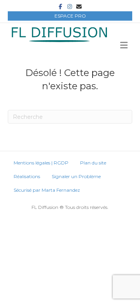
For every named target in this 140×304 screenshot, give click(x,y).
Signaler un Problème (76, 176)
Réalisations (27, 176)
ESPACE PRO (70, 16)
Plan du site (93, 163)
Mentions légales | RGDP (41, 163)
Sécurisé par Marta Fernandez (47, 190)
